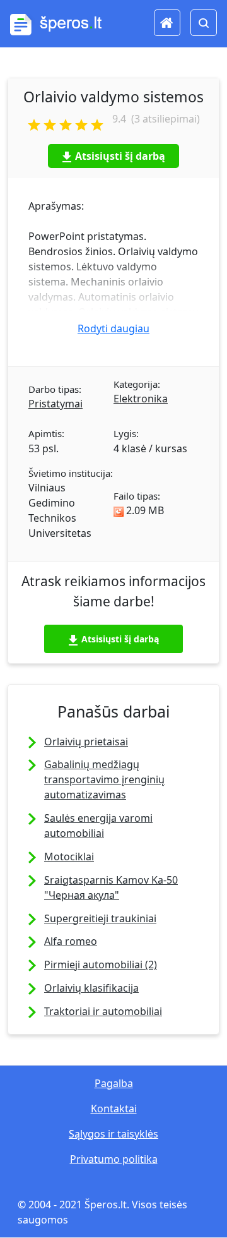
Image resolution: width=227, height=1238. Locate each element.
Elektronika (141, 399)
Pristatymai (55, 404)
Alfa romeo (70, 941)
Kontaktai (114, 1108)
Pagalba (114, 1083)
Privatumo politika (114, 1159)
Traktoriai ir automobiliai (103, 1011)
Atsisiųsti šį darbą (120, 156)
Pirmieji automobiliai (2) (100, 964)
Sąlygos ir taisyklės (113, 1134)
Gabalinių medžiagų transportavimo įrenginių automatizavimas (104, 779)
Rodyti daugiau (113, 328)
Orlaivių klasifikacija (91, 988)
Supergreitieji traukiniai (100, 918)
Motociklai (69, 856)
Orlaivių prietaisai (86, 741)
